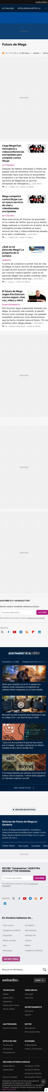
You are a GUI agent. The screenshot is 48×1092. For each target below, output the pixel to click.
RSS (27, 631)
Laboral (28, 940)
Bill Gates (25, 53)
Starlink (36, 53)
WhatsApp (7, 950)
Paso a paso (23, 846)
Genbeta (6, 260)
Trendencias (8, 1045)
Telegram (21, 631)
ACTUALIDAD (8, 8)
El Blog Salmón (31, 1045)
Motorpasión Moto (32, 1032)
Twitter (2, 631)
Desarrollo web (10, 662)
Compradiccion (9, 1052)
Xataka (5, 994)
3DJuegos (29, 994)
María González (17, 326)
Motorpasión (30, 1028)
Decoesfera (8, 1049)
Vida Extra (29, 998)
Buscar (44, 969)
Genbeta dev (24, 653)
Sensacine (29, 1011)
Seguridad (7, 935)
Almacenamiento (11, 305)
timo (5, 945)
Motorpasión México (33, 1077)
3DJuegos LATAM (32, 1066)
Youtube (14, 631)
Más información (9, 1089)
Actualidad (8, 165)
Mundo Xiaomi (9, 1009)
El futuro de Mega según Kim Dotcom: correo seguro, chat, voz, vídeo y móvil (13, 296)
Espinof (28, 1015)
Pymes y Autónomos (33, 1049)
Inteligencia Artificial (33, 950)
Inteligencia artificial (11, 930)
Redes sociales (9, 940)
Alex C (11, 282)
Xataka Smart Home (11, 1005)
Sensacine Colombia (33, 1073)
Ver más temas (11, 959)
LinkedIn (39, 631)
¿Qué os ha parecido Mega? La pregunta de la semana (13, 251)
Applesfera (7, 1001)
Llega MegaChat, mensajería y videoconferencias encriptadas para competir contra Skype (13, 153)
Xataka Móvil (8, 998)
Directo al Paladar (10, 1028)
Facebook (8, 631)
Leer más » (37, 184)
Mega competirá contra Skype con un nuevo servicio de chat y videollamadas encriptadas (12, 204)
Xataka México (9, 1066)
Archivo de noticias (25, 810)
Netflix (28, 945)
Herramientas (30, 930)
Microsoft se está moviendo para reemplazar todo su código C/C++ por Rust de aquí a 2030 (24, 716)
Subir (38, 980)
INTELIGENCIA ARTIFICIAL (29, 8)
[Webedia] (41, 2)
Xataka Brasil (8, 1070)
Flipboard (33, 631)
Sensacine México (32, 1070)
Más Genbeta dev (22, 788)
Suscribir (42, 612)
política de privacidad (36, 618)
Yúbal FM (14, 187)
